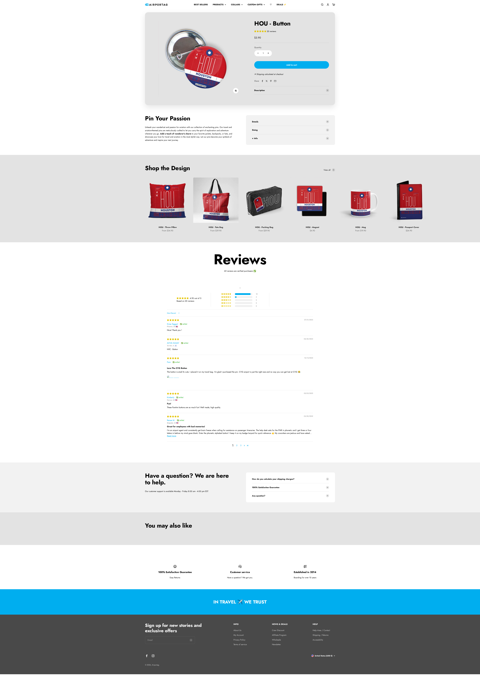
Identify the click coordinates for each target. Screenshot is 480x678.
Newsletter (276, 644)
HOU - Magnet (312, 227)
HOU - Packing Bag (264, 227)
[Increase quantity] (268, 53)
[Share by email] (275, 81)
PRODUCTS (218, 4)
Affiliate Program (279, 635)
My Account (239, 635)
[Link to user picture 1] (173, 381)
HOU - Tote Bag (216, 227)
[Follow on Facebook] (146, 655)
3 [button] (240, 445)
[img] (173, 320)
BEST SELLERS (201, 4)
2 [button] (236, 445)
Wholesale (276, 639)
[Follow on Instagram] (153, 655)
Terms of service (240, 644)
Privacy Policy (239, 639)
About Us (237, 630)
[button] (260, 31)
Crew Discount (278, 630)
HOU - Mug (360, 227)
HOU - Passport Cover (409, 227)
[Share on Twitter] (266, 81)
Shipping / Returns (320, 635)
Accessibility (318, 639)
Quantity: (258, 47)
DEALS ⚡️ (281, 4)
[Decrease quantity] (258, 53)
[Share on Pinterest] (271, 81)
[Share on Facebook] (262, 81)
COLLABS (235, 4)
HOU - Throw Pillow (168, 227)
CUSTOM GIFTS (255, 4)
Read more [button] (171, 435)
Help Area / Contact (321, 630)
